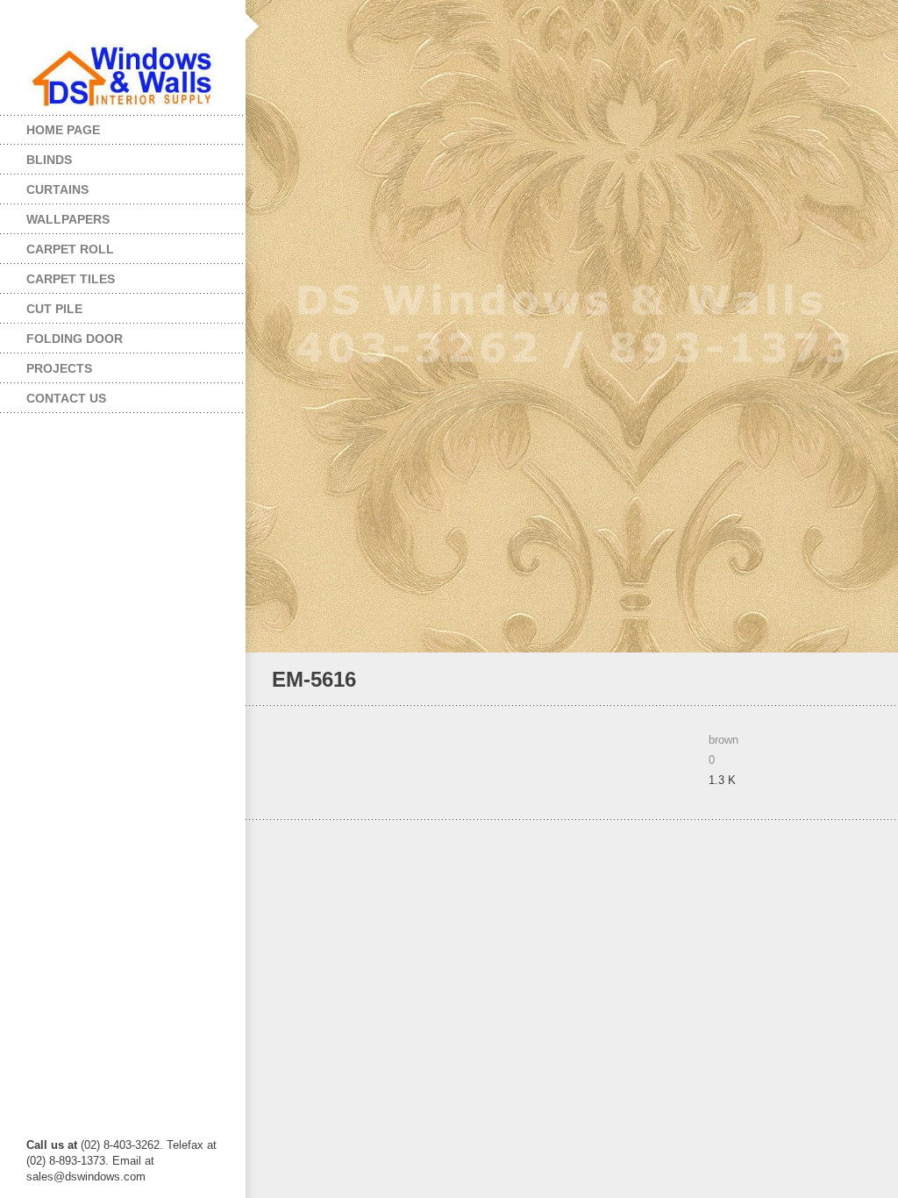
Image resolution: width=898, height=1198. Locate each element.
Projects (46, 364)
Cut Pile (41, 305)
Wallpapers (55, 215)
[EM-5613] (864, 680)
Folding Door (61, 335)
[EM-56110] (840, 680)
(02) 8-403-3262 (120, 1145)
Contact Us (66, 398)
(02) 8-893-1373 (65, 1160)
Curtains (44, 185)
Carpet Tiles (57, 275)
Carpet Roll (57, 245)
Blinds (36, 156)
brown (723, 739)
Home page (63, 130)
